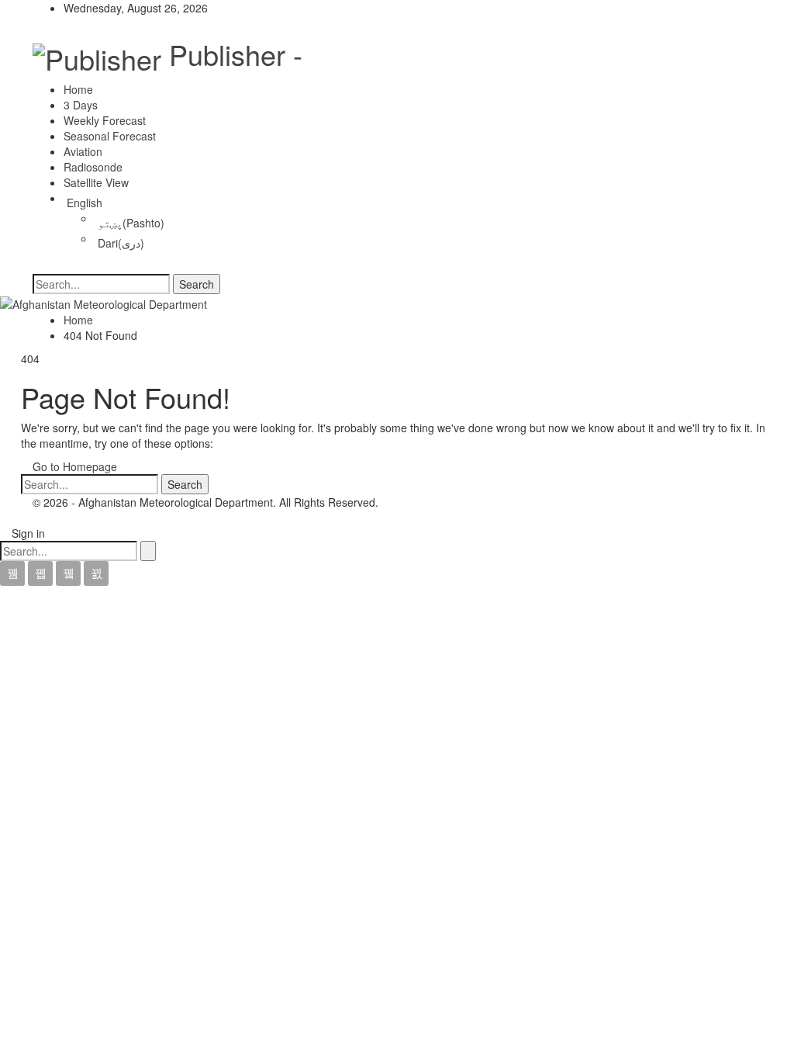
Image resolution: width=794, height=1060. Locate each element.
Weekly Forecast (105, 120)
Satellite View (96, 182)
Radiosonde (93, 167)
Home (78, 89)
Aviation (83, 151)
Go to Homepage (73, 466)
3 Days (81, 105)
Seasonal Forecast (110, 136)
